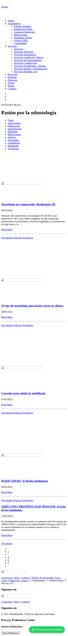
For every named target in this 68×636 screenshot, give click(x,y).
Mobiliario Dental (23, 37)
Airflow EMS (21, 40)
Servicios (12, 46)
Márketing (13, 131)
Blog (16, 577)
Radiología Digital (23, 29)
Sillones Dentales (22, 26)
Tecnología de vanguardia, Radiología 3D (28, 204)
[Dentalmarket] (34, 9)
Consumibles (20, 43)
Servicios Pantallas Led (25, 71)
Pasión (11, 20)
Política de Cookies (18, 580)
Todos (11, 120)
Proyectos (12, 74)
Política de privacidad (42, 577)
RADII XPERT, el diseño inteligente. (24, 481)
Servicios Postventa (23, 51)
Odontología (14, 143)
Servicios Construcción (25, 63)
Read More (6, 229)
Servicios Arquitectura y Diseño (30, 66)
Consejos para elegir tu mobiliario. (23, 393)
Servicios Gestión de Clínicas (28, 57)
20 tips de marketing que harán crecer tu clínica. (32, 305)
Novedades (13, 140)
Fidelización (14, 126)
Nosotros (12, 77)
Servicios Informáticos (25, 54)
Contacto (25, 577)
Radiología (13, 145)
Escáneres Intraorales (24, 32)
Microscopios (20, 34)
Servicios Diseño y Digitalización (30, 68)
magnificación (15, 128)
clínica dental (14, 123)
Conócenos (6, 577)
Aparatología (14, 23)
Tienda (11, 83)
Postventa (12, 80)
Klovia (11, 85)
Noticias (12, 137)
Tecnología (13, 148)
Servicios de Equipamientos (28, 60)
